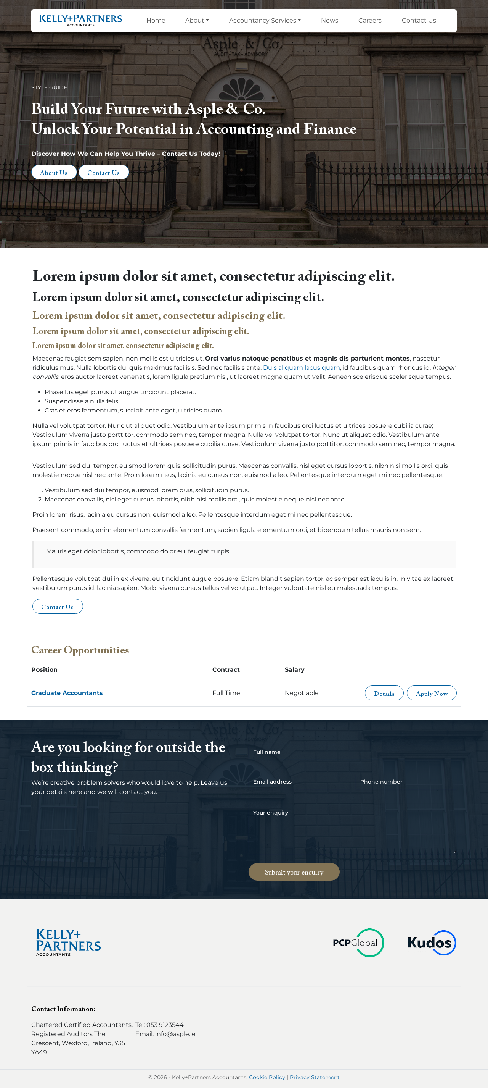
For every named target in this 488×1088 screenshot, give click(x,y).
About (194, 20)
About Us (54, 173)
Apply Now (432, 694)
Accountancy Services (262, 20)
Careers (370, 20)
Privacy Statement (315, 1077)
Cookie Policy (267, 1077)
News (329, 20)
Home (155, 20)
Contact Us (419, 20)
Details (384, 694)
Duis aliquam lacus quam (301, 367)
